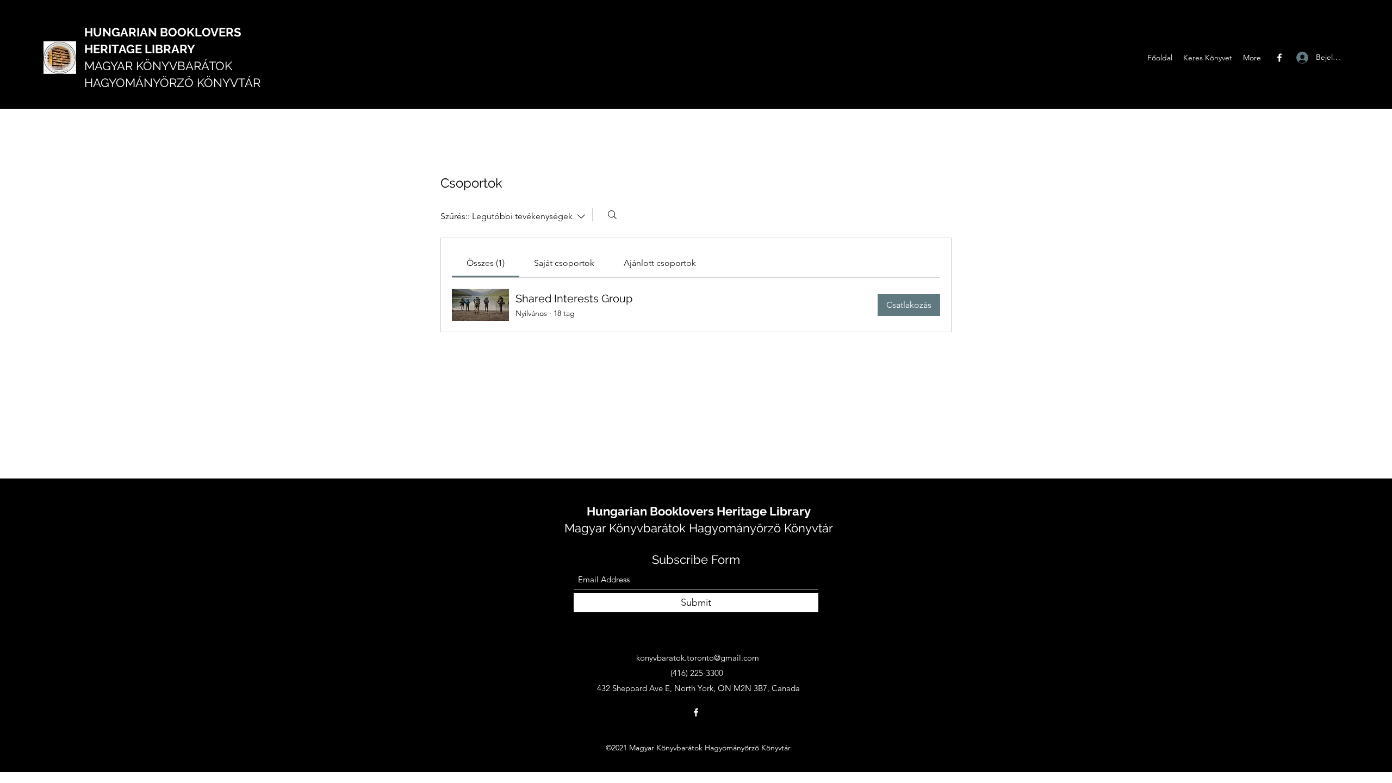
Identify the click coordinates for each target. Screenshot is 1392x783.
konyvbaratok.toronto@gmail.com (697, 657)
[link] (486, 263)
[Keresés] (612, 214)
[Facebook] (1279, 57)
